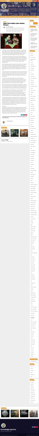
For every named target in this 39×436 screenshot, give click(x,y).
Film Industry (32, 158)
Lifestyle (32, 220)
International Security (33, 214)
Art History (32, 74)
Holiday (32, 198)
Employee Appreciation (34, 136)
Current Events (33, 116)
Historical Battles (33, 188)
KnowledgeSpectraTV (5, 415)
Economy (32, 130)
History (5, 16)
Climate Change (33, 110)
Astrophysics (32, 82)
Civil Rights (32, 104)
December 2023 (33, 394)
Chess (31, 102)
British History (33, 98)
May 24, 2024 (23, 134)
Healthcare (32, 182)
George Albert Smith (15, 30)
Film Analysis (32, 154)
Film (31, 148)
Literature (32, 222)
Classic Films (32, 106)
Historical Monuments (34, 192)
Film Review (32, 160)
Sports (15, 16)
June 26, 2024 (4, 134)
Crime (31, 114)
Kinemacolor (22, 30)
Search (31, 20)
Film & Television (33, 150)
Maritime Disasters (33, 226)
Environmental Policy (34, 140)
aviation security (33, 90)
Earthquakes (32, 126)
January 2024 (32, 392)
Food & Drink (32, 168)
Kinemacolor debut (8, 31)
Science (32, 368)
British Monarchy (33, 100)
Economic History (33, 128)
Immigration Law (33, 204)
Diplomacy (32, 120)
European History (33, 142)
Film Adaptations (33, 152)
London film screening (13, 31)
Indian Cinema (33, 206)
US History (10, 16)
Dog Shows (32, 122)
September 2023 (33, 400)
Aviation (32, 88)
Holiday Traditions (33, 202)
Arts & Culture (33, 76)
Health (31, 180)
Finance (32, 162)
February (7, 30)
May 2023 (32, 402)
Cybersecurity (32, 118)
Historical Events (33, 190)
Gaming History (33, 174)
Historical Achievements (34, 184)
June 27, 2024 (4, 413)
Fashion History (33, 146)
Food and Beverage (33, 170)
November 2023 (33, 396)
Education (32, 132)
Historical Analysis (33, 186)
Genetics (32, 178)
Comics (32, 112)
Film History (4, 21)
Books (31, 94)
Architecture (32, 70)
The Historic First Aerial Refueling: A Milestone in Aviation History (34, 47)
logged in (6, 141)
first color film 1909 (11, 30)
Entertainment (33, 138)
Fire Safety (32, 164)
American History (33, 57)
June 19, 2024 (14, 134)
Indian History (32, 208)
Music (31, 376)
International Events (33, 210)
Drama (31, 124)
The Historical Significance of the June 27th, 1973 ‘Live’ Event (34, 43)
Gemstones (32, 176)
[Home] (2, 17)
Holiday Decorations (33, 200)
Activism (32, 53)
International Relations (34, 212)
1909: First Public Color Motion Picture (14, 24)
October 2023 (32, 398)
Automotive (32, 84)
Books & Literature (33, 96)
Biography (32, 92)
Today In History (18, 31)
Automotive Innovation (34, 86)
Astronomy (32, 80)
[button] (31, 16)
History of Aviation (33, 196)
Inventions (32, 216)
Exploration (32, 144)
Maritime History (33, 228)
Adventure (32, 55)
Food (31, 166)
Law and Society (33, 218)
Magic (31, 224)
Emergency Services (33, 134)
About (19, 16)
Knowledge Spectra (5, 10)
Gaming (32, 172)
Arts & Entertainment (33, 78)
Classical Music (33, 108)
